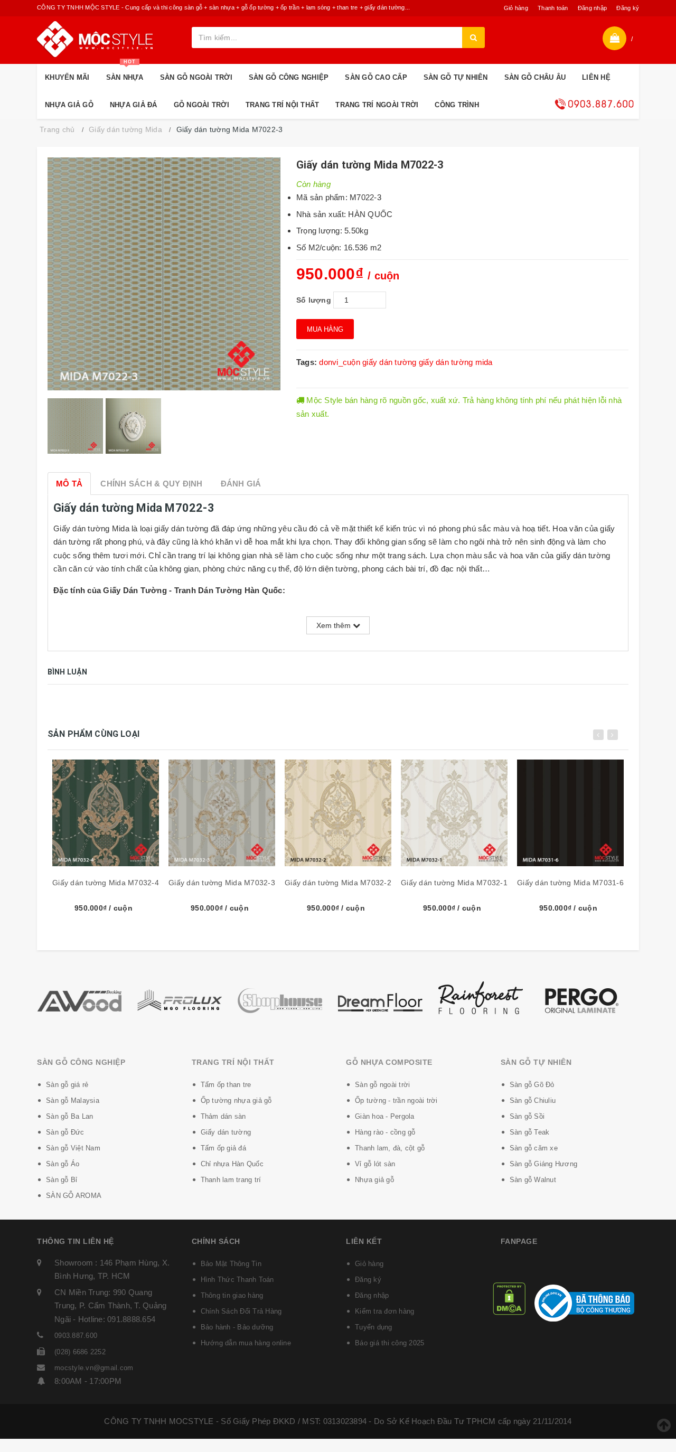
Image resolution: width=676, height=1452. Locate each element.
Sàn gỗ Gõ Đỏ (532, 1085)
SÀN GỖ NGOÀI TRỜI (196, 77)
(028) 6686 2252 (80, 1352)
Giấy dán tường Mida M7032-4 (105, 882)
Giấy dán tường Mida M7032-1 (454, 882)
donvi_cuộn (339, 362)
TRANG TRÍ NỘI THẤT (283, 105)
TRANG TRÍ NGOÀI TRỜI (376, 105)
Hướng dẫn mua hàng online (246, 1343)
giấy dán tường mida (456, 362)
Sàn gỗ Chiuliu (533, 1100)
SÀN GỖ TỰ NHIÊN (456, 77)
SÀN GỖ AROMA (73, 1196)
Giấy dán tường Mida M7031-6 (570, 882)
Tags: (308, 362)
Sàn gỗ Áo (62, 1164)
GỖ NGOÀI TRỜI (201, 105)
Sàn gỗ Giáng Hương (544, 1164)
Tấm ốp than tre (226, 1085)
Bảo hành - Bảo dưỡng (237, 1327)
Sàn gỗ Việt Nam (73, 1148)
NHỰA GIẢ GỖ (69, 105)
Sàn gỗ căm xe (534, 1148)
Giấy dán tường (226, 1132)
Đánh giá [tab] (241, 483)
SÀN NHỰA (125, 72)
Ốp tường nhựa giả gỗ (236, 1100)
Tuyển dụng (373, 1327)
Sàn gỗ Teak (530, 1132)
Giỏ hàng (516, 8)
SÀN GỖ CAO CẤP (376, 77)
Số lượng (313, 300)
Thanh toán (553, 8)
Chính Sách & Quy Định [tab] (151, 483)
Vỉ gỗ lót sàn (375, 1164)
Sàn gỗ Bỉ (61, 1180)
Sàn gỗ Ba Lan (69, 1116)
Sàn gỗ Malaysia (72, 1100)
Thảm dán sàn (223, 1116)
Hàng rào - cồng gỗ (385, 1132)
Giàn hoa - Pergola (385, 1116)
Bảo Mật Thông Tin (231, 1264)
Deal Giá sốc (594, 104)
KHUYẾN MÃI (67, 77)
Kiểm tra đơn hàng (384, 1311)
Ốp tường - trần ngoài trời (396, 1100)
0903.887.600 (75, 1335)
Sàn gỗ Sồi (527, 1116)
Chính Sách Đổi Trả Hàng (241, 1311)
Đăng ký (627, 8)
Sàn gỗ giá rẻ (67, 1085)
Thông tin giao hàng (232, 1295)
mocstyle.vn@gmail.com (93, 1368)
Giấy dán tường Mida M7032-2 (338, 882)
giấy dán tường (389, 362)
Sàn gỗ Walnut (533, 1180)
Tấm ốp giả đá (223, 1148)
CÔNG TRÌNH (457, 105)
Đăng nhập (592, 8)
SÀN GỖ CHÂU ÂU (535, 77)
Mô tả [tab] (69, 483)
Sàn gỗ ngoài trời (382, 1085)
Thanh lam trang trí (231, 1180)
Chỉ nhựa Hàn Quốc (232, 1164)
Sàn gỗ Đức (65, 1132)
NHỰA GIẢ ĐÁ (133, 105)
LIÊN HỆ (596, 77)
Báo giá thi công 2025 (389, 1343)
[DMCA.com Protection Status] (509, 1298)
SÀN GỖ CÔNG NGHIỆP (289, 77)
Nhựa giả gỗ (374, 1180)
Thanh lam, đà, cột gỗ (390, 1148)
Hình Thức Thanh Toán (237, 1280)
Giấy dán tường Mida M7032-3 (221, 882)
